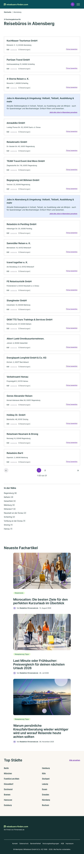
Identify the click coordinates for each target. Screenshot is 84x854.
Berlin (6, 768)
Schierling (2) (9, 517)
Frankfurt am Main (11, 778)
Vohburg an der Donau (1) (14, 521)
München (8, 773)
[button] (72, 4)
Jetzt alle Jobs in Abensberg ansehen (63, 112)
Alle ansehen (74, 760)
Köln (44, 773)
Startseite (7, 12)
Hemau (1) (8, 529)
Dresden (45, 794)
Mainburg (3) (9, 505)
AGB (62, 843)
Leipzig (45, 784)
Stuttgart (46, 778)
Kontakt (15, 843)
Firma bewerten (71, 49)
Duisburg (8, 805)
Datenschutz (24, 843)
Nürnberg (46, 800)
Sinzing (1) (8, 525)
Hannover (8, 800)
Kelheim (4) (8, 497)
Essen (44, 789)
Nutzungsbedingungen (51, 843)
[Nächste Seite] (78, 470)
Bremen (7, 794)
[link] (42, 45)
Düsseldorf (8, 784)
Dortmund (8, 789)
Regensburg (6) (10, 493)
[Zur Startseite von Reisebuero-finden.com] (16, 4)
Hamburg (46, 768)
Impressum (70, 843)
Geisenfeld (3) (10, 501)
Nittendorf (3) (10, 509)
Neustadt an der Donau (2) (15, 513)
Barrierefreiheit (35, 843)
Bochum (45, 805)
